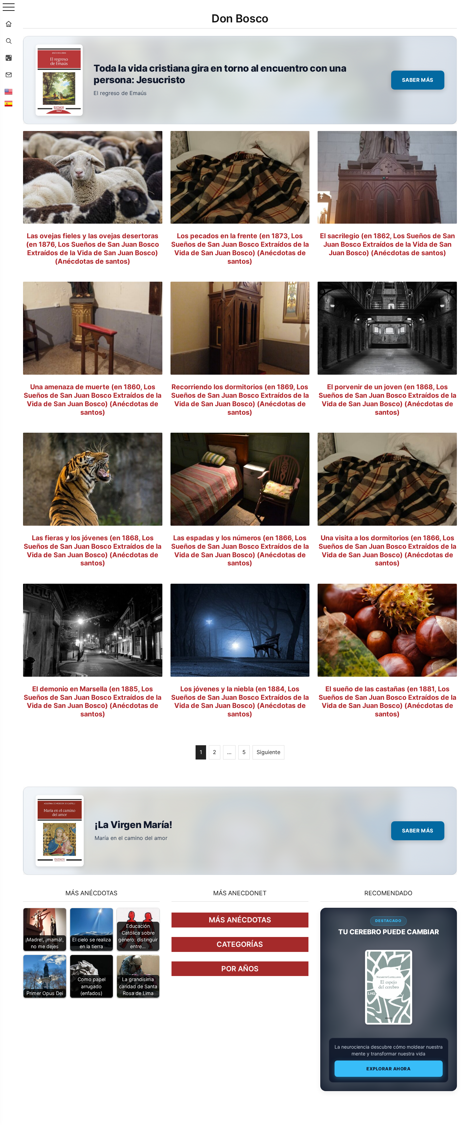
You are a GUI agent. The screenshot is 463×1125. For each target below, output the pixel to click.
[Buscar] (8, 41)
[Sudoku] (8, 58)
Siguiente (268, 752)
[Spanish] (8, 103)
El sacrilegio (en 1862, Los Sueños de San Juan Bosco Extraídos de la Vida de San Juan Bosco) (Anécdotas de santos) (387, 244)
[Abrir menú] (9, 7)
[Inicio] (8, 24)
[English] (8, 92)
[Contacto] (8, 75)
